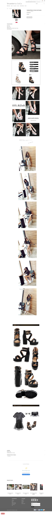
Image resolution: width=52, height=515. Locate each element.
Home (7, 8)
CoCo (14, 3)
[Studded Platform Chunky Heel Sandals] (16, 14)
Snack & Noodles (23, 503)
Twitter (33, 500)
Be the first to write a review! (26, 474)
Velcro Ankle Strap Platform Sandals (33, 493)
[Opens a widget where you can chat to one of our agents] (3, 514)
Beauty (22, 502)
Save (16, 22)
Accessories (10, 8)
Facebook (32, 500)
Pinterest (35, 500)
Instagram (37, 500)
